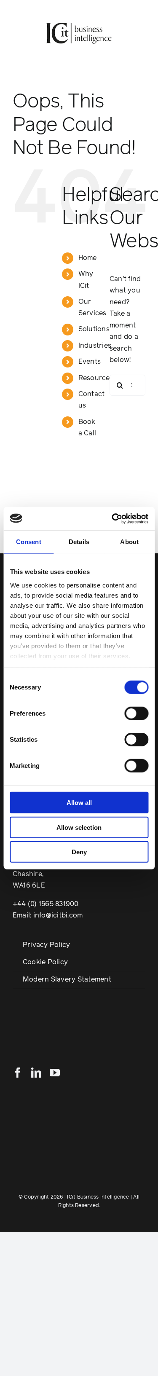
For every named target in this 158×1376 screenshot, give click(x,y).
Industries (94, 345)
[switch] (136, 713)
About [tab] (129, 541)
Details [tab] (79, 541)
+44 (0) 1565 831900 (46, 904)
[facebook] (18, 1073)
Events (89, 361)
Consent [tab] (28, 541)
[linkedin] (36, 1073)
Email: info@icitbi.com (48, 915)
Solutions (94, 329)
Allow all (79, 802)
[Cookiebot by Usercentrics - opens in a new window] (112, 518)
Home (87, 258)
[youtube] (55, 1073)
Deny (79, 852)
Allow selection (79, 827)
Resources (95, 378)
